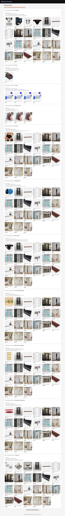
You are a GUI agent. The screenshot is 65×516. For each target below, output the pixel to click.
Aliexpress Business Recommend (36, 514)
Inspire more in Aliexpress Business (32, 509)
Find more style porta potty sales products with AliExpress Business (15, 7)
